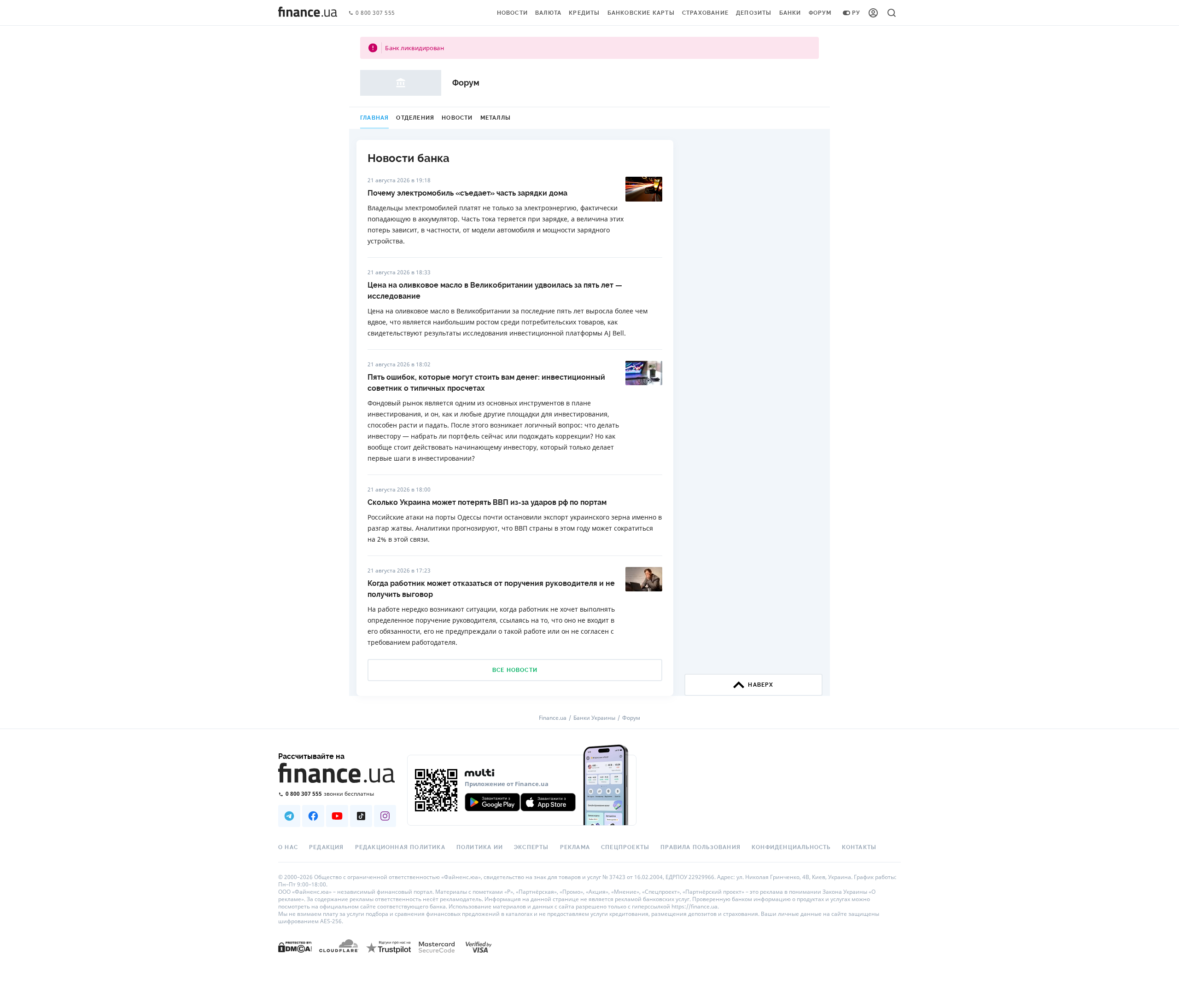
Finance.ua (552, 718)
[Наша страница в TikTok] (361, 816)
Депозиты (754, 13)
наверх (760, 685)
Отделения (415, 118)
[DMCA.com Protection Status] (295, 946)
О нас (288, 847)
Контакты (859, 847)
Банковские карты (641, 13)
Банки (790, 13)
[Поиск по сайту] (891, 13)
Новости (512, 13)
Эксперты (531, 847)
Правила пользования (700, 847)
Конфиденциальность (791, 847)
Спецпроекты (625, 847)
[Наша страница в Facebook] (313, 816)
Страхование (705, 13)
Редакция (326, 847)
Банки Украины (594, 718)
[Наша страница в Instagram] (385, 816)
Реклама (575, 847)
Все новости (514, 670)
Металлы (495, 118)
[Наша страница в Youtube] (337, 816)
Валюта (548, 13)
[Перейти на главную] (307, 13)
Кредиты (584, 13)
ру (856, 13)
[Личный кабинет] (873, 13)
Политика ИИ (479, 847)
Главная (374, 118)
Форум (820, 13)
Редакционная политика (400, 847)
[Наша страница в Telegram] (289, 816)
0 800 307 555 (375, 13)
